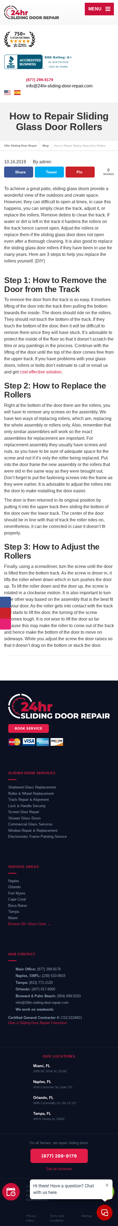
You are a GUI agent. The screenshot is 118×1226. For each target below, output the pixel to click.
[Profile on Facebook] (5, 602)
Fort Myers (17, 893)
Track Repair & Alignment (28, 800)
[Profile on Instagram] (5, 624)
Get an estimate (59, 1169)
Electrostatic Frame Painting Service (37, 837)
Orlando (14, 887)
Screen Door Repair (23, 812)
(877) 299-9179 (49, 969)
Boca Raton (17, 906)
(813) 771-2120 (41, 983)
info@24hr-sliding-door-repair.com (59, 86)
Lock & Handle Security (27, 806)
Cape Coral (17, 899)
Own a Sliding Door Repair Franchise (37, 1023)
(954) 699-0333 (69, 996)
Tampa (13, 912)
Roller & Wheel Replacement (31, 793)
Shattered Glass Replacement (32, 787)
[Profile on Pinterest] (5, 613)
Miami (13, 918)
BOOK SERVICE (28, 728)
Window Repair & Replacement (32, 830)
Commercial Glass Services (30, 824)
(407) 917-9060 (43, 989)
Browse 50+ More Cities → (29, 924)
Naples (13, 881)
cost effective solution (40, 372)
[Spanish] (17, 92)
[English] (7, 92)
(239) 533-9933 (53, 976)
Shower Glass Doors (24, 818)
